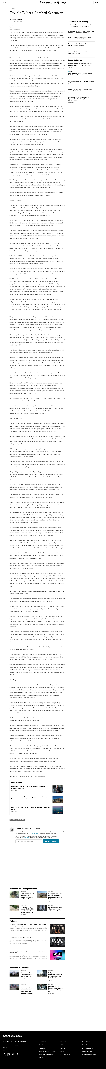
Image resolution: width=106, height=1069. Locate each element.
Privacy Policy (26, 837)
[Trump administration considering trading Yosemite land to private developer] (14, 973)
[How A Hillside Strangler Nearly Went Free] (57, 942)
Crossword (63, 1041)
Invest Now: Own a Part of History (46, 1056)
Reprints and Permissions (89, 1054)
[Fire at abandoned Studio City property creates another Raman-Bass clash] (42, 908)
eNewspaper (42, 1041)
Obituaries (63, 1045)
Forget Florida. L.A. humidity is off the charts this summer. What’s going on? (55, 989)
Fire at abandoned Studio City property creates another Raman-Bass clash (55, 909)
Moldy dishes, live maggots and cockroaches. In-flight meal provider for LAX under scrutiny (55, 975)
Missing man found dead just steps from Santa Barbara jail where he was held (55, 896)
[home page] (53, 2)
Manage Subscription (87, 1051)
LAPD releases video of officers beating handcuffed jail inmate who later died (27, 896)
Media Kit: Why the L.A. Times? (47, 1051)
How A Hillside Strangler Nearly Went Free (21, 937)
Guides (62, 1051)
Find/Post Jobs (43, 1045)
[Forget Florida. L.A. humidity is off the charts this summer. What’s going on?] (42, 987)
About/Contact (86, 1041)
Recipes (62, 1048)
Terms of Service (34, 833)
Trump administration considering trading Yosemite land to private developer (27, 975)
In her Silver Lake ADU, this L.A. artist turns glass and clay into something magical (29, 787)
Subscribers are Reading (78, 21)
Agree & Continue (50, 841)
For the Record (86, 1045)
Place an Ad (42, 1048)
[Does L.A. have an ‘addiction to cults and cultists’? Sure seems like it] (58, 810)
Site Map (5, 1047)
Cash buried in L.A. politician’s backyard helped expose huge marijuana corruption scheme (27, 991)
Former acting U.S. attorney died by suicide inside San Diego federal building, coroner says (27, 910)
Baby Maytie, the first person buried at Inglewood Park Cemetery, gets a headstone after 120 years (80, 99)
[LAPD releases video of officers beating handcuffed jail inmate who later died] (14, 894)
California (12, 8)
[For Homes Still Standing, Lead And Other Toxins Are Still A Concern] (57, 929)
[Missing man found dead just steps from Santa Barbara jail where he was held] (42, 894)
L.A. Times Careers (87, 1048)
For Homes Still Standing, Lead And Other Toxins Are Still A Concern (28, 924)
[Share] (11, 26)
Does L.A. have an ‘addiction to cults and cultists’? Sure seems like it (30, 808)
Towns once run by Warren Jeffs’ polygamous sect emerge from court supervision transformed (29, 798)
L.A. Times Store (65, 1054)
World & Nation (20, 819)
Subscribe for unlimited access (10, 1045)
